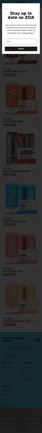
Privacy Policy (28, 33)
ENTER (21, 49)
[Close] (6, 8)
